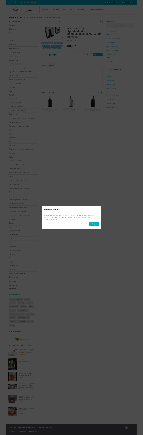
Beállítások (84, 224)
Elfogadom (95, 224)
